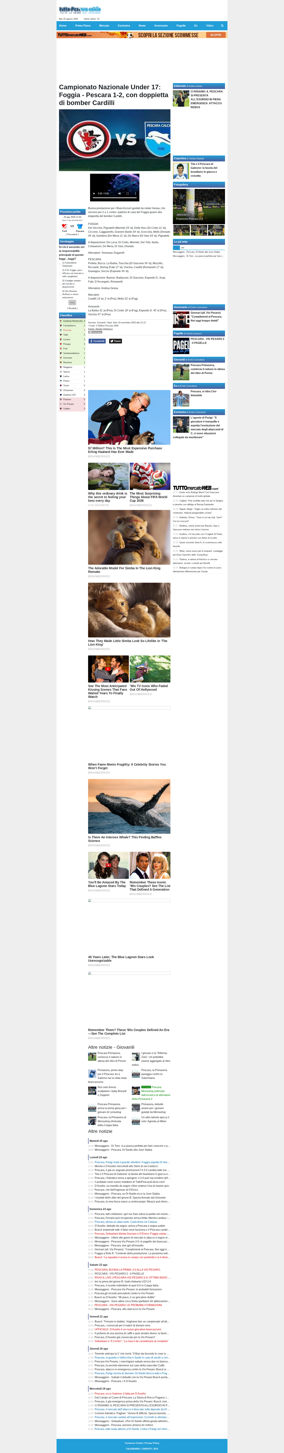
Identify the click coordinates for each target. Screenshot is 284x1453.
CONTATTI (147, 1449)
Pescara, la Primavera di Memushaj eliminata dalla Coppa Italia (112, 1121)
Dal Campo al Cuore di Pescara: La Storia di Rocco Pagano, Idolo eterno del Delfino (144, 1397)
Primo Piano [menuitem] (83, 25)
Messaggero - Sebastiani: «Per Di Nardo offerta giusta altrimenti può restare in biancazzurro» (149, 1421)
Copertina (180, 158)
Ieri (182, 247)
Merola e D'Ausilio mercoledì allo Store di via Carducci (126, 1166)
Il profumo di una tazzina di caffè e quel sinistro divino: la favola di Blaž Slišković (141, 1333)
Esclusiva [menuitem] (124, 25)
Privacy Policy (152, 1443)
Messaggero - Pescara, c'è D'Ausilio (116, 1381)
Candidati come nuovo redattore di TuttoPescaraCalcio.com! (130, 1181)
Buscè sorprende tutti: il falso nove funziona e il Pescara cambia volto (135, 1229)
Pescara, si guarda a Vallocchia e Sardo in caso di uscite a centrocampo (137, 1357)
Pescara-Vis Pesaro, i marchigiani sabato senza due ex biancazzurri (134, 1361)
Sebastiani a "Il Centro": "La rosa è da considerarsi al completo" (132, 1341)
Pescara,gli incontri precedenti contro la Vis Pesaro (124, 1293)
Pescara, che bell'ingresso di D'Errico (116, 1189)
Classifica (66, 315)
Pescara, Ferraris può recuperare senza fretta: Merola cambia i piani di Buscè (139, 1218)
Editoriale (180, 86)
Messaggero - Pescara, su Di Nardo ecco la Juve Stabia (127, 1193)
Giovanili (101, 322)
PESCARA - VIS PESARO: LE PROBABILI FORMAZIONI (128, 1305)
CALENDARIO (133, 1449)
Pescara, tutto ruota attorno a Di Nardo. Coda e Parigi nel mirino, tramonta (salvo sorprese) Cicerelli (152, 1429)
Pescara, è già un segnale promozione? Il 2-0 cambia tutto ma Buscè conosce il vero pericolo (149, 1170)
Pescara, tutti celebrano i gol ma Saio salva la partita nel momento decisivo (138, 1214)
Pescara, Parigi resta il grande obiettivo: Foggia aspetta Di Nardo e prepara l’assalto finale (147, 1162)
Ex (175, 385)
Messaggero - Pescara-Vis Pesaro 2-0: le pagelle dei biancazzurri (133, 1241)
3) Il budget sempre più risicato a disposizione (71, 283)
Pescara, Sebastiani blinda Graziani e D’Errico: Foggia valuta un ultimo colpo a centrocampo (148, 1233)
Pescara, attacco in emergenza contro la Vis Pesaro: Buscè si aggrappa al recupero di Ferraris (149, 1369)
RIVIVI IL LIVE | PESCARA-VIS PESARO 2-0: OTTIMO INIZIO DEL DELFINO (140, 1277)
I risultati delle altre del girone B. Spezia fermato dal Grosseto (130, 1197)
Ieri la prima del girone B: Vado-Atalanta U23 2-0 (123, 1281)
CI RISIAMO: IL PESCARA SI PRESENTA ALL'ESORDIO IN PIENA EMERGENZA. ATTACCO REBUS (155, 1405)
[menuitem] (222, 25)
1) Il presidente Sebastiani (69, 264)
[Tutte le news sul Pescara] (80, 10)
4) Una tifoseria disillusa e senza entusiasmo (70, 294)
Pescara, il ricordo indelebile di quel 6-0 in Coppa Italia (126, 1285)
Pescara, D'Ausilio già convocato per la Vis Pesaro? (125, 1337)
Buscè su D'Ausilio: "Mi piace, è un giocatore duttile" (125, 1297)
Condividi (98, 341)
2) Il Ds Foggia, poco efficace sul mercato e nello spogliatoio (72, 273)
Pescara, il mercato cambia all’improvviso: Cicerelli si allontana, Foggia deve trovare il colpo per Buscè (154, 1417)
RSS (156, 1449)
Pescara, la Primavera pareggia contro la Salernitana (154, 1074)
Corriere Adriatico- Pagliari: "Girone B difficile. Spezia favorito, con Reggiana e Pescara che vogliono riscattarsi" (160, 1413)
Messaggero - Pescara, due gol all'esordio (119, 1245)
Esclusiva (180, 412)
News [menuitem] (142, 25)
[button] (72, 302)
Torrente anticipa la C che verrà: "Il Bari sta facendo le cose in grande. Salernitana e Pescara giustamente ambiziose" (163, 1353)
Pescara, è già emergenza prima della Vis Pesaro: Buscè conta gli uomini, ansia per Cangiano (149, 1401)
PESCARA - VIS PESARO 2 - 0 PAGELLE (119, 1273)
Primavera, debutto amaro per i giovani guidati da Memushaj (153, 1108)
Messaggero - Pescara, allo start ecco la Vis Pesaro (125, 1309)
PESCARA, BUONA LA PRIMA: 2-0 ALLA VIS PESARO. (128, 1269)
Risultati (72, 308)
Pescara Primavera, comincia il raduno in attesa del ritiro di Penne (112, 1057)
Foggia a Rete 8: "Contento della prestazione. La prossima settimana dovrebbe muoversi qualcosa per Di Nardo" (160, 1253)
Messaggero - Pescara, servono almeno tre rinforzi (124, 1425)
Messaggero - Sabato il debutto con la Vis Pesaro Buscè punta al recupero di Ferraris (144, 1377)
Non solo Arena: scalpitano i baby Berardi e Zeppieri (112, 1091)
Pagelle (178, 333)
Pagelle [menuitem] (181, 25)
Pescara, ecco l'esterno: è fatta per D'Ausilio (120, 1393)
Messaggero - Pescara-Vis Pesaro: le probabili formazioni (128, 1289)
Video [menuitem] (209, 25)
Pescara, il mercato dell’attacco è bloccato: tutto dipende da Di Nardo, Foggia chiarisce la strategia (152, 1409)
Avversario (180, 307)
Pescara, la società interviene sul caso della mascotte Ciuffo (130, 1365)
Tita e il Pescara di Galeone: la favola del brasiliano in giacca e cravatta (136, 1174)
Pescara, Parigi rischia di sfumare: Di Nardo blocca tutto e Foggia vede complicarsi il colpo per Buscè (154, 1373)
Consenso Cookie (134, 1443)
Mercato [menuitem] (104, 25)
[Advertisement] (129, 366)
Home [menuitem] (63, 25)
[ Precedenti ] (72, 234)
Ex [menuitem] (196, 25)
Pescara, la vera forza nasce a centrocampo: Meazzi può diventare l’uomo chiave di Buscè (147, 1201)
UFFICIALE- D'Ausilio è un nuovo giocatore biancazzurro (128, 1329)
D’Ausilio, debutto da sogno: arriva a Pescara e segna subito (130, 1225)
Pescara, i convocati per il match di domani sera (122, 1325)
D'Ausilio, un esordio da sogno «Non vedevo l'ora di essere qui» (132, 1185)
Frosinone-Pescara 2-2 (189, 218)
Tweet (117, 341)
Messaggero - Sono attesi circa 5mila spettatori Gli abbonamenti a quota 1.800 (140, 1301)
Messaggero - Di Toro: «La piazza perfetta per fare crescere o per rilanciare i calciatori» (145, 1145)
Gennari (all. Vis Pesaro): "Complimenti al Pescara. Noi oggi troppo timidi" (138, 1249)
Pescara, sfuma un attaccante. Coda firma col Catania (126, 1221)
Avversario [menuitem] (161, 25)
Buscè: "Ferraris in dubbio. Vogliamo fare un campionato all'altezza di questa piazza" (144, 1321)
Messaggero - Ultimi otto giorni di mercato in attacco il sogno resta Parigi (137, 1237)
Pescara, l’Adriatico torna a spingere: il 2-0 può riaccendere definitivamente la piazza (144, 1178)
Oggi (176, 247)
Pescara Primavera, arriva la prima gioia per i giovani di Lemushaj (112, 1108)
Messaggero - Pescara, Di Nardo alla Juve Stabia (123, 1149)
